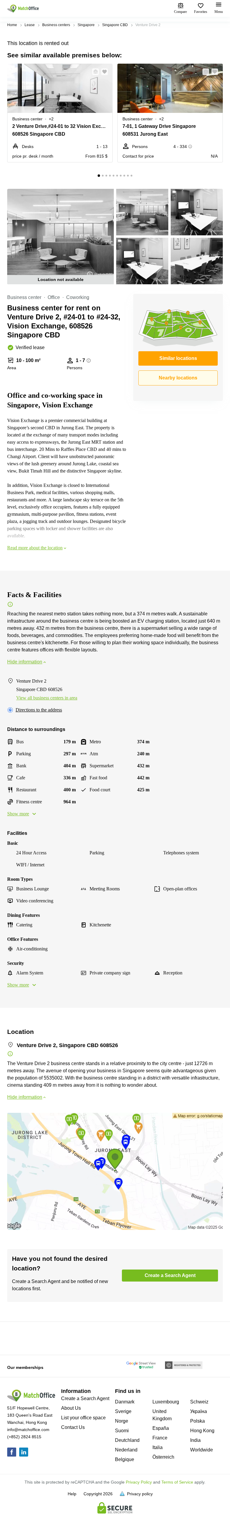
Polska (197, 1421)
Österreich (163, 1457)
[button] (93, 72)
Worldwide (201, 1449)
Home (12, 25)
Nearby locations (178, 377)
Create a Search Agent (85, 1398)
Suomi (122, 1430)
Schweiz (199, 1401)
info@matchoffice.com (28, 1429)
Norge (121, 1421)
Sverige (123, 1411)
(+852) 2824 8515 (24, 1436)
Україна (198, 1411)
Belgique (124, 1459)
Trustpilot (16, 1337)
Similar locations (178, 358)
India (195, 1440)
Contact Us (73, 1427)
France (159, 1437)
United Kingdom (162, 1415)
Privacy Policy (139, 1482)
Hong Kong (202, 1430)
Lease (30, 25)
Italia (157, 1447)
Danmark (124, 1401)
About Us (71, 1408)
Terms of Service (177, 1482)
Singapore (86, 25)
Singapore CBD (115, 25)
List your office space (83, 1417)
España (160, 1428)
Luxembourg (165, 1401)
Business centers (56, 25)
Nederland (126, 1449)
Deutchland (127, 1440)
